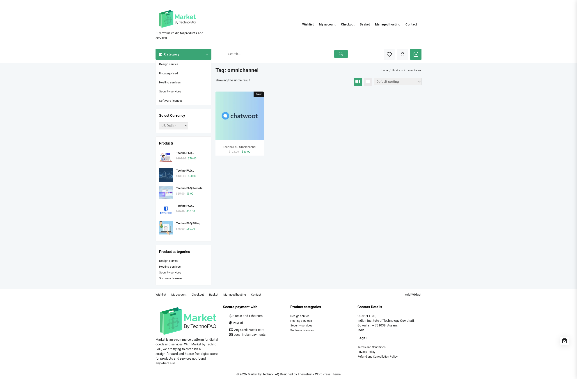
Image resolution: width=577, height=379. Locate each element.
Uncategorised (168, 73)
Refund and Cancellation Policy (377, 356)
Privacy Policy (366, 352)
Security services (170, 91)
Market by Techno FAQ (263, 374)
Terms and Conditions (371, 347)
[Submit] (341, 54)
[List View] (368, 82)
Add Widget (413, 294)
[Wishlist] (389, 54)
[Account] (402, 54)
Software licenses (171, 100)
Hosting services (170, 82)
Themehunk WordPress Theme (319, 374)
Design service (168, 64)
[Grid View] (358, 82)
